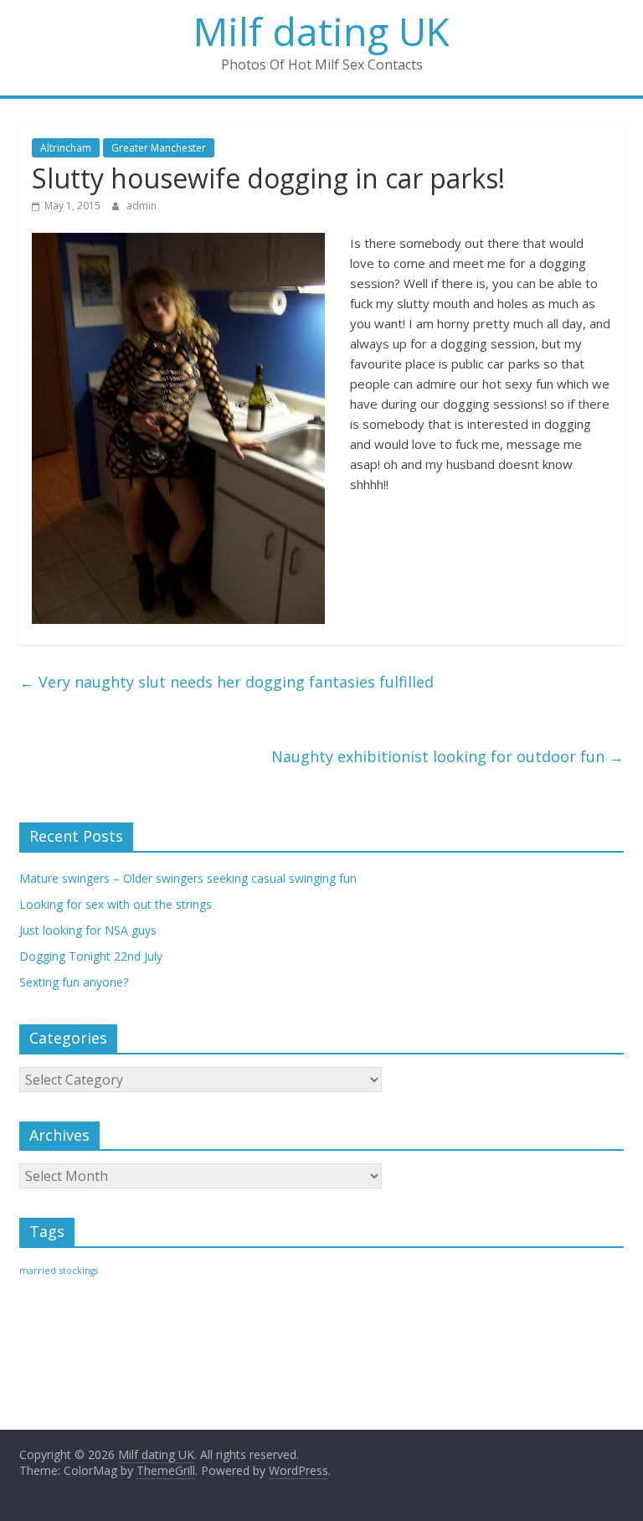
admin (141, 206)
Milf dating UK (321, 31)
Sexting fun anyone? (73, 982)
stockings (78, 1270)
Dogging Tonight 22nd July (90, 956)
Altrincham (65, 148)
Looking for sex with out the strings (115, 904)
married (37, 1270)
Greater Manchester (158, 148)
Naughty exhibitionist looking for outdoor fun (447, 756)
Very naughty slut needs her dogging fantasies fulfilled (226, 682)
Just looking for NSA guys (88, 930)
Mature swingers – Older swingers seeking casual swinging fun (188, 878)
